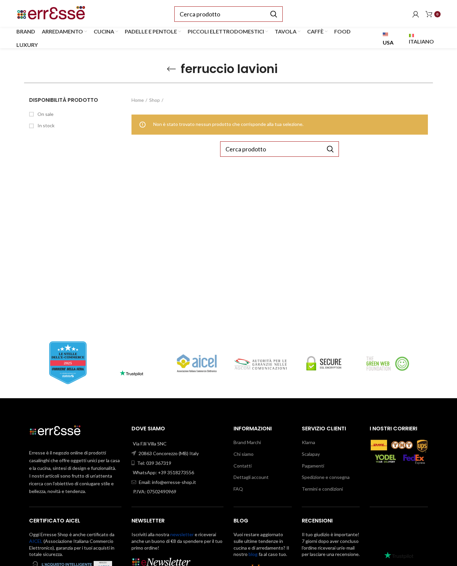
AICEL (35, 541)
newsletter (182, 534)
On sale (45, 114)
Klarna (308, 442)
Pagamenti (313, 466)
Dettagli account (251, 477)
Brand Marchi (247, 442)
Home (137, 100)
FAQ (238, 489)
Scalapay (311, 454)
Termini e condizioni (322, 489)
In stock (45, 125)
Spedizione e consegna (326, 477)
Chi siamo (244, 454)
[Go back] (171, 69)
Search (273, 14)
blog (253, 554)
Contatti (243, 466)
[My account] (415, 14)
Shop (154, 100)
